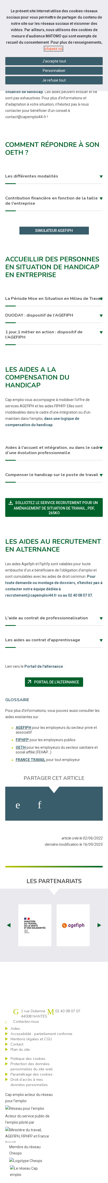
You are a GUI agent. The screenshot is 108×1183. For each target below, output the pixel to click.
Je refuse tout (54, 80)
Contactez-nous (26, 1021)
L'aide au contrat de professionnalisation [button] (46, 618)
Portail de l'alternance (54, 682)
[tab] (54, 177)
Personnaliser (54, 70)
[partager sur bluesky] (88, 804)
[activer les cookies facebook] (18, 804)
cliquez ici (53, 49)
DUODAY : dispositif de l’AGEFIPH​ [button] (39, 315)
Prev (8, 925)
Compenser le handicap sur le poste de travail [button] (51, 475)
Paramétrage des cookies (31, 1074)
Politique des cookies (27, 1058)
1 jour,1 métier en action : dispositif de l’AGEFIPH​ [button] (44, 334)
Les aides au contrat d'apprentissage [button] (42, 640)
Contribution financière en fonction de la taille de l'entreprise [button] (51, 200)
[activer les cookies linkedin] (39, 804)
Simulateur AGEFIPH (54, 230)
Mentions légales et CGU (31, 1039)
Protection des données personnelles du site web (31, 1066)
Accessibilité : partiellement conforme (41, 1033)
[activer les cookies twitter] (62, 804)
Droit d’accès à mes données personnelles (29, 1082)
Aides (15, 1028)
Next (99, 925)
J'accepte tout (54, 61)
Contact (16, 1044)
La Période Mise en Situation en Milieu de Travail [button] (54, 298)
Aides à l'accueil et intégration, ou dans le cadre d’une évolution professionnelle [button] (53, 450)
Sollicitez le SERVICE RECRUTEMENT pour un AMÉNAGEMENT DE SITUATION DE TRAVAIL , (55, 507)
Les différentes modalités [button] (31, 176)
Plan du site (20, 1049)
